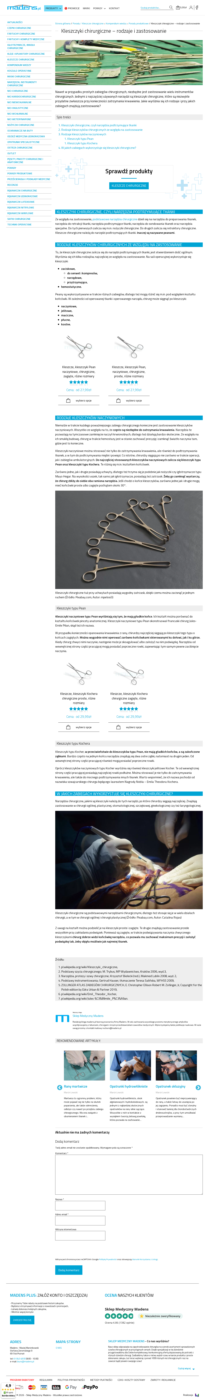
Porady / (77, 23)
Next (198, 1088)
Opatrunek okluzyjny (170, 1086)
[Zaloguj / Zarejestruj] (191, 7)
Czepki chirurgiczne (19, 28)
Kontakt (114, 8)
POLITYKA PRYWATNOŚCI (71, 1380)
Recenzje (12, 185)
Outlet (11, 153)
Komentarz (61, 1153)
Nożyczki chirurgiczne (20, 125)
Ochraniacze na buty (20, 130)
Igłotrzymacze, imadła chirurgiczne (21, 46)
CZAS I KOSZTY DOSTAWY (131, 1380)
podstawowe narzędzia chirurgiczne (115, 219)
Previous (60, 1088)
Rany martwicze (75, 1086)
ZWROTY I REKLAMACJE (163, 1380)
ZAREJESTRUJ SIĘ (22, 1320)
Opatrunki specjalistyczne (23, 142)
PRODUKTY (52, 8)
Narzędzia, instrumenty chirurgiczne (22, 83)
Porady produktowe (19, 173)
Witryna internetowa (65, 1229)
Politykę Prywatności (108, 1259)
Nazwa (59, 1199)
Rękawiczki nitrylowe (20, 207)
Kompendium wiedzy (19, 65)
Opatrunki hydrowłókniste (129, 1086)
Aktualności (15, 22)
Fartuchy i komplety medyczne (25, 39)
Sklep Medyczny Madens (88, 1015)
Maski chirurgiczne (18, 76)
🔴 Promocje (72, 8)
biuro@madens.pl (25, 1361)
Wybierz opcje (84, 400)
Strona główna (62, 23)
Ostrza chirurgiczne (20, 147)
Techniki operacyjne (19, 224)
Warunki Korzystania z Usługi (145, 1259)
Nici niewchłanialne (19, 102)
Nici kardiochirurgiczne (21, 96)
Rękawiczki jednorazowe (22, 196)
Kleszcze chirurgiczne (20, 59)
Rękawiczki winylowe (20, 213)
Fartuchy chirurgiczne (21, 33)
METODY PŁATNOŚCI (101, 1380)
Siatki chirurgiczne (18, 219)
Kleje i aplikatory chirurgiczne (26, 54)
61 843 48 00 (20, 1358)
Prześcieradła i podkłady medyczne (28, 179)
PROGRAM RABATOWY (22, 1380)
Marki (86, 8)
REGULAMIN (45, 1380)
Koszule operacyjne (19, 71)
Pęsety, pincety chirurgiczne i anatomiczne (25, 160)
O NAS (59, 1348)
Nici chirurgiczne (17, 91)
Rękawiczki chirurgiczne (22, 190)
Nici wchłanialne (17, 113)
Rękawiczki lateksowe (21, 202)
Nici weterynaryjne (19, 119)
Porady (97, 8)
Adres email (62, 1214)
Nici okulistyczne (17, 108)
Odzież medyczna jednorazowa (26, 136)
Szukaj (171, 7)
